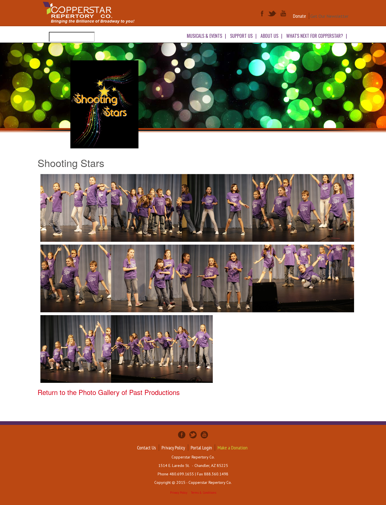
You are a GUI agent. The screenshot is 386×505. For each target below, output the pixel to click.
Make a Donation (233, 447)
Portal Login (201, 447)
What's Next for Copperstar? (314, 35)
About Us (269, 35)
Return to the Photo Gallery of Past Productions (109, 392)
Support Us (241, 35)
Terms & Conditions (203, 493)
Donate (299, 16)
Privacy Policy (173, 447)
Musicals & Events (204, 35)
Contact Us (146, 447)
